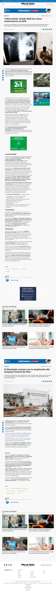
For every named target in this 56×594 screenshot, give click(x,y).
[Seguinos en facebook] (11, 565)
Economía (31, 1)
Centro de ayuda (28, 584)
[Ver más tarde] (41, 29)
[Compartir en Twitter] (47, 29)
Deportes (40, 1)
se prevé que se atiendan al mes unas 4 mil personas (18, 434)
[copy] (51, 29)
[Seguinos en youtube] (4, 565)
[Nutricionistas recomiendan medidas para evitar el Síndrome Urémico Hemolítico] (41, 316)
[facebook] (45, 29)
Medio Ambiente (46, 1)
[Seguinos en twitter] (6, 565)
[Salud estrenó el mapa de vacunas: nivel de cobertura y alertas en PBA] (14, 339)
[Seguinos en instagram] (9, 565)
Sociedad (35, 1)
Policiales (25, 1)
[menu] (3, 4)
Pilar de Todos (14, 280)
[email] (49, 29)
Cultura (51, 1)
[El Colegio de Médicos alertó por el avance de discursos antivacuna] (14, 316)
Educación (20, 1)
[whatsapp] (43, 29)
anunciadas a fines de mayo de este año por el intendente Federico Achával (17, 438)
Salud (16, 1)
